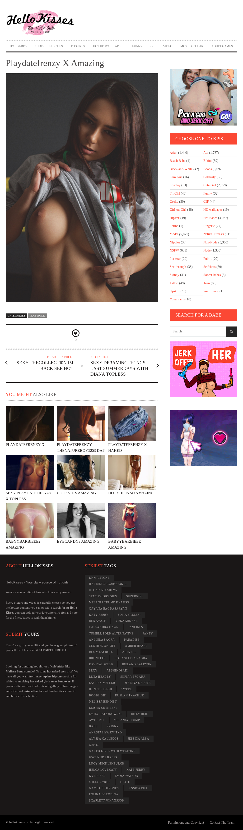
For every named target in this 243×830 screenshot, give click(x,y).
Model (174, 234)
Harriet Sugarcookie (107, 584)
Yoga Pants (177, 299)
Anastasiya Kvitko (105, 732)
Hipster (174, 218)
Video (167, 46)
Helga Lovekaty (103, 769)
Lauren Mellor (102, 683)
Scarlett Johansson (107, 800)
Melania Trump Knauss (109, 602)
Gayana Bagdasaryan (108, 608)
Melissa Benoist (103, 701)
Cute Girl (209, 185)
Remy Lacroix (101, 652)
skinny (113, 726)
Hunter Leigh (100, 689)
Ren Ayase (97, 621)
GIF (152, 46)
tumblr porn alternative (111, 633)
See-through (178, 267)
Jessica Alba (138, 738)
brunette (97, 658)
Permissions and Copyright (186, 822)
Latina (174, 226)
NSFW (174, 250)
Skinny (174, 275)
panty (148, 633)
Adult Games (222, 46)
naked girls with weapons (112, 751)
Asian (173, 152)
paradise (132, 639)
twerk (126, 689)
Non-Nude (37, 315)
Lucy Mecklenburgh (107, 763)
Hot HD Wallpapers (108, 46)
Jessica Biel (138, 788)
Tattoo (174, 283)
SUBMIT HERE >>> (53, 650)
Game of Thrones (104, 788)
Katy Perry (98, 614)
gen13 (94, 744)
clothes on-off (102, 646)
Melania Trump (127, 720)
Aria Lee (129, 652)
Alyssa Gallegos (103, 738)
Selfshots (209, 267)
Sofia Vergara (133, 676)
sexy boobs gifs (103, 596)
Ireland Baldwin (136, 664)
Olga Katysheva (103, 590)
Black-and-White (181, 169)
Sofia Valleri (129, 614)
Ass (205, 152)
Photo (125, 782)
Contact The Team (222, 822)
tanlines (135, 627)
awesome (96, 720)
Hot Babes (18, 46)
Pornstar (175, 259)
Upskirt (175, 291)
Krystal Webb (101, 664)
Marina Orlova (138, 683)
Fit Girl (175, 193)
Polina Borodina (103, 794)
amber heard (136, 646)
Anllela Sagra (102, 639)
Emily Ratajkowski (105, 714)
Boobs (207, 169)
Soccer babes (212, 275)
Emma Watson (126, 776)
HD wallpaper (212, 209)
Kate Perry (135, 769)
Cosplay (175, 185)
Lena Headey (100, 676)
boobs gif (97, 695)
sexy (93, 670)
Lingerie (209, 226)
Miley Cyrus (99, 782)
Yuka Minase (126, 621)
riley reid (140, 714)
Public (207, 259)
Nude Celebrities (48, 46)
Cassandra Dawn (104, 627)
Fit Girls (78, 46)
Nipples (175, 242)
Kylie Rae (97, 776)
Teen (206, 283)
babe (93, 726)
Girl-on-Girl (178, 209)
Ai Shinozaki (117, 670)
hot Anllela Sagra (130, 658)
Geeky (174, 201)
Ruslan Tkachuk (129, 695)
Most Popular (191, 46)
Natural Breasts (213, 234)
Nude (206, 250)
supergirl (135, 596)
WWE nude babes (103, 757)
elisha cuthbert (103, 707)
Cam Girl (176, 177)
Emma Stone (99, 577)
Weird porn (211, 291)
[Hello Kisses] (40, 22)
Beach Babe (177, 161)
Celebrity (209, 177)
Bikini (207, 161)
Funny (137, 46)
